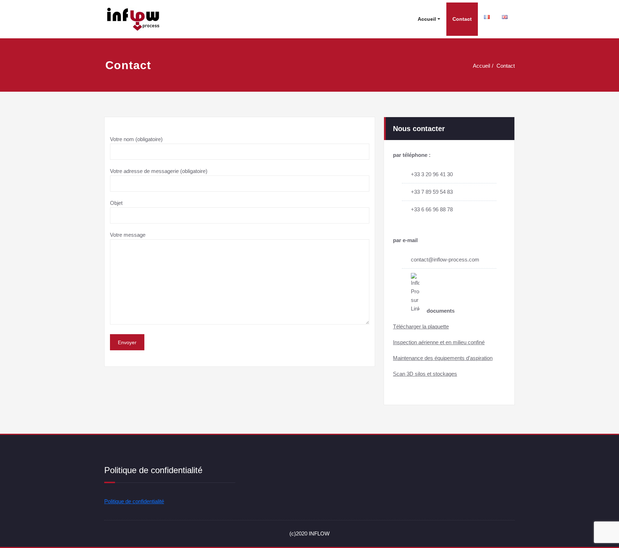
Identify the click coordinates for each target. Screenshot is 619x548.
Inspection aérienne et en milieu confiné (439, 342)
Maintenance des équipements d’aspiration (443, 358)
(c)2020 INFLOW (309, 533)
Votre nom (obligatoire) (136, 139)
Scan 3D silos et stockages (425, 374)
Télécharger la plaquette (421, 326)
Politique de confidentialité (134, 501)
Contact (462, 19)
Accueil (427, 19)
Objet (116, 203)
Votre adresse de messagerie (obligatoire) (158, 171)
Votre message (127, 235)
